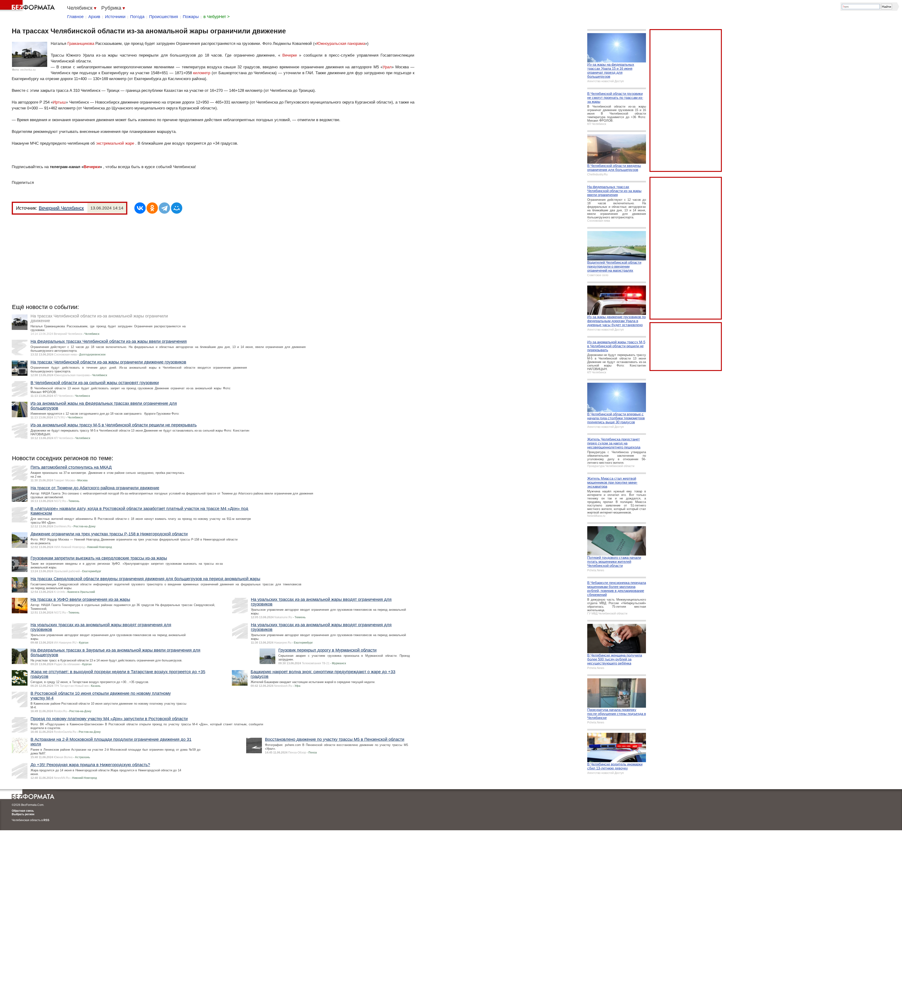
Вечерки (92, 167)
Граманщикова (80, 43)
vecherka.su (28, 69)
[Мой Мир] (176, 208)
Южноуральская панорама (341, 43)
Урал (387, 67)
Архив (94, 16)
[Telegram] (164, 208)
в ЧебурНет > (216, 16)
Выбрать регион (23, 814)
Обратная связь (23, 810)
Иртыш (59, 102)
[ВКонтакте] (140, 208)
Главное (75, 16)
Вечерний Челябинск (61, 208)
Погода (137, 16)
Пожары (191, 16)
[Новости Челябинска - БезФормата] (28, 6)
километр (201, 73)
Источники (115, 16)
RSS (46, 820)
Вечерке (289, 55)
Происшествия (163, 16)
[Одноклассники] (152, 208)
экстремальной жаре (115, 143)
